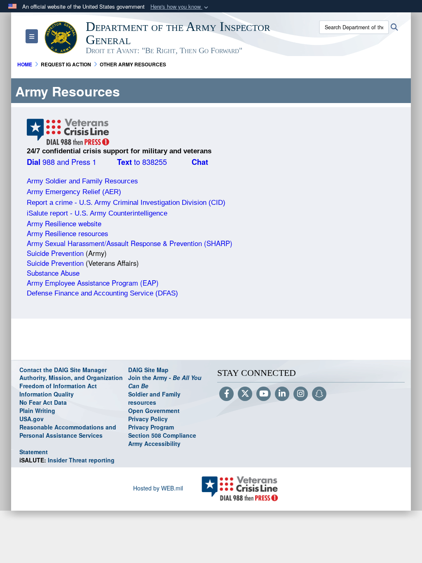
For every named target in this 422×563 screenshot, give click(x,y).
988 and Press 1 (61, 161)
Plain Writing (37, 410)
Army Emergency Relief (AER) (74, 192)
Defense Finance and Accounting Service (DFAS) (102, 293)
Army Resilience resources (67, 233)
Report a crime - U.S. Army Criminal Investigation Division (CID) (126, 202)
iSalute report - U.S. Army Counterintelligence (97, 213)
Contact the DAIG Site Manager (63, 370)
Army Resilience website (64, 223)
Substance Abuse (54, 273)
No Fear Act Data (43, 402)
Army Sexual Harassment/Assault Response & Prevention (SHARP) (129, 243)
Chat (200, 162)
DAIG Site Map (148, 370)
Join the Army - (165, 381)
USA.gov (31, 419)
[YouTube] (263, 394)
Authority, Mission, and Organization (71, 377)
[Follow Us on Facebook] (226, 394)
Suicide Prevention (55, 253)
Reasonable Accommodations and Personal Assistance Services (67, 431)
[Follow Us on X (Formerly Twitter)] (245, 394)
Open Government (154, 410)
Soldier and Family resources (154, 398)
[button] (180, 6)
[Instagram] (300, 394)
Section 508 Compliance (162, 435)
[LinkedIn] (282, 394)
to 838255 (142, 161)
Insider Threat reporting (67, 460)
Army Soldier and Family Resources (82, 181)
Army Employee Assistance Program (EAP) (93, 283)
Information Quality (46, 394)
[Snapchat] (319, 394)
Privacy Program (151, 427)
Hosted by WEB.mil (158, 488)
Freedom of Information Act (58, 386)
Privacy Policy (148, 419)
